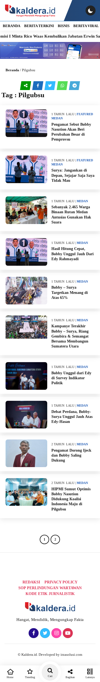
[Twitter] (44, 633)
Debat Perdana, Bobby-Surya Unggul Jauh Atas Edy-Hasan (71, 417)
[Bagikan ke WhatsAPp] (63, 85)
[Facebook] (33, 633)
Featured (85, 114)
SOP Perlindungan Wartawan (50, 588)
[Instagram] (55, 633)
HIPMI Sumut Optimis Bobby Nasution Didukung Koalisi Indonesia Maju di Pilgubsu (71, 499)
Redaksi (31, 582)
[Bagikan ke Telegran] (74, 85)
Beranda (12, 70)
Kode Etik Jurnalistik (50, 594)
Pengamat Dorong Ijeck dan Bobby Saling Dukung (71, 455)
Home (10, 677)
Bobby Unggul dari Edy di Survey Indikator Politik (71, 378)
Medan (57, 118)
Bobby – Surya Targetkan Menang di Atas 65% (69, 292)
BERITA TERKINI (39, 26)
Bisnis (63, 26)
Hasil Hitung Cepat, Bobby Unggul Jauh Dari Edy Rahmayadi (72, 254)
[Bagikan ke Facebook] (38, 85)
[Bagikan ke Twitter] (50, 85)
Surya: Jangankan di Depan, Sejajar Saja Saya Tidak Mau (72, 175)
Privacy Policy (61, 582)
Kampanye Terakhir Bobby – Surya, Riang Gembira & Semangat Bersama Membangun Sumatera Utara (70, 336)
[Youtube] (67, 633)
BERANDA (11, 26)
